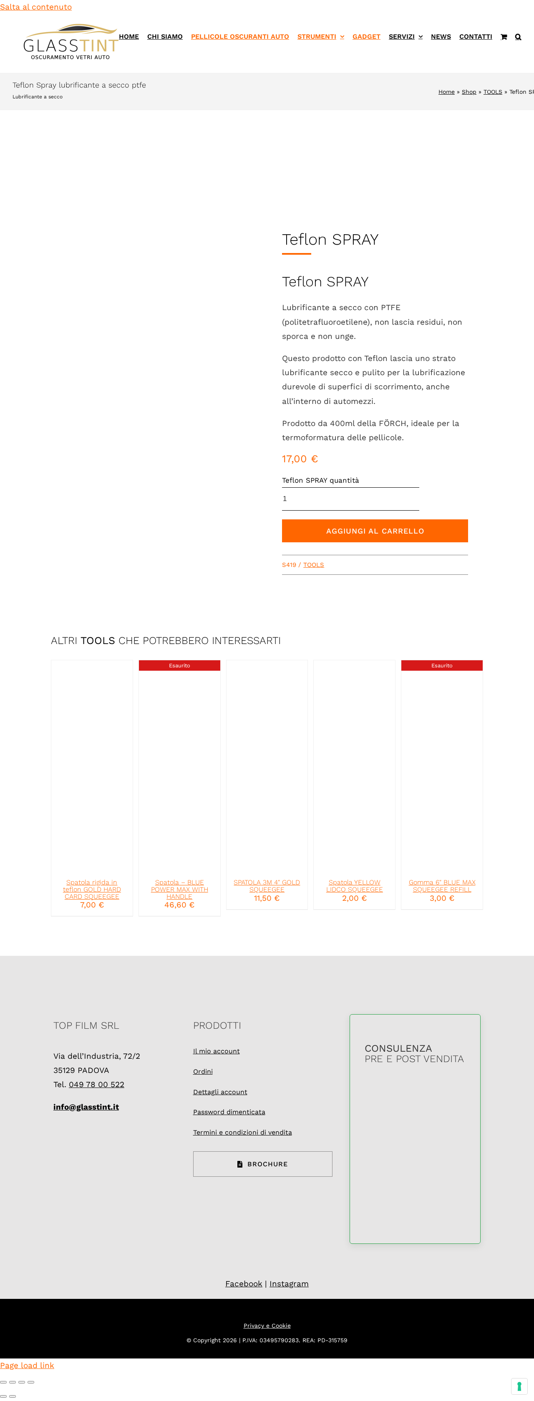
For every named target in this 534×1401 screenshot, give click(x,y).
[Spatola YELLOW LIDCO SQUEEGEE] (354, 765)
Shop (469, 91)
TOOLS (493, 91)
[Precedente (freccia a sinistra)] (3, 1396)
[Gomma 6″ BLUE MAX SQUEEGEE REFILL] (442, 765)
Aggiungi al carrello (375, 530)
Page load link (27, 1365)
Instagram (289, 1283)
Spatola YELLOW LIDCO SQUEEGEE (354, 885)
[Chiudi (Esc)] (31, 1382)
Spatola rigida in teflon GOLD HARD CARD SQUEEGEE (92, 889)
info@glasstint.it (86, 1107)
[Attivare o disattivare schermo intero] (12, 1382)
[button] (518, 36)
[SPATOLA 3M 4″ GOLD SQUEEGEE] (267, 765)
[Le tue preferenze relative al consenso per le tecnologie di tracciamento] (519, 1386)
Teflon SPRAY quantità (320, 480)
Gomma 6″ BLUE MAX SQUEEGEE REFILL (442, 885)
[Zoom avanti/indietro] (3, 1382)
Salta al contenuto (36, 7)
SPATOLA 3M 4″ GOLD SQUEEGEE (267, 885)
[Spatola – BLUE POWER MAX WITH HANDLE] (179, 765)
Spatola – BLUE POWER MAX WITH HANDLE (179, 889)
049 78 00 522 (96, 1084)
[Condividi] (21, 1382)
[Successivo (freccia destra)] (12, 1396)
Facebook (243, 1283)
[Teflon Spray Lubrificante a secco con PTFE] (159, 367)
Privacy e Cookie (267, 1325)
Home (446, 91)
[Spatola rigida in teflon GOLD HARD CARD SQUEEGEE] (92, 765)
